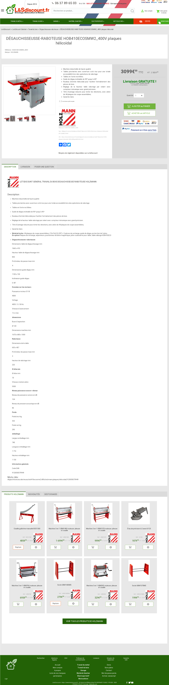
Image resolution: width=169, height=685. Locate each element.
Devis (109, 665)
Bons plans (109, 668)
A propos (57, 670)
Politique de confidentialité (80, 659)
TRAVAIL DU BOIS (37, 21)
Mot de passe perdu (109, 673)
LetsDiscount (5, 29)
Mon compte (57, 668)
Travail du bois (33, 29)
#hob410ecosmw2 (82, 131)
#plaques (99, 131)
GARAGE (55, 21)
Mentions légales (54, 659)
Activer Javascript (109, 676)
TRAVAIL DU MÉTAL (16, 21)
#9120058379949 (63, 133)
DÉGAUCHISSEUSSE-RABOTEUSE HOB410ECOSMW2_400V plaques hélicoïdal (86, 29)
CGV (65, 658)
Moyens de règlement (110, 659)
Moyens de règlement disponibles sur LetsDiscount (78, 153)
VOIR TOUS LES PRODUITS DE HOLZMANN (84, 621)
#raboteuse (74, 131)
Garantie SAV (126, 659)
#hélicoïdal (105, 131)
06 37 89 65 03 (64, 3)
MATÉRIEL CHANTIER (75, 21)
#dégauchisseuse (66, 131)
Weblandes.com (93, 684)
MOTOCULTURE (118, 21)
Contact (109, 670)
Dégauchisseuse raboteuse (49, 29)
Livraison (96, 658)
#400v (89, 131)
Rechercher (40, 658)
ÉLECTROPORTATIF (97, 21)
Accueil (57, 665)
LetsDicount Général (19, 29)
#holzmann (94, 131)
